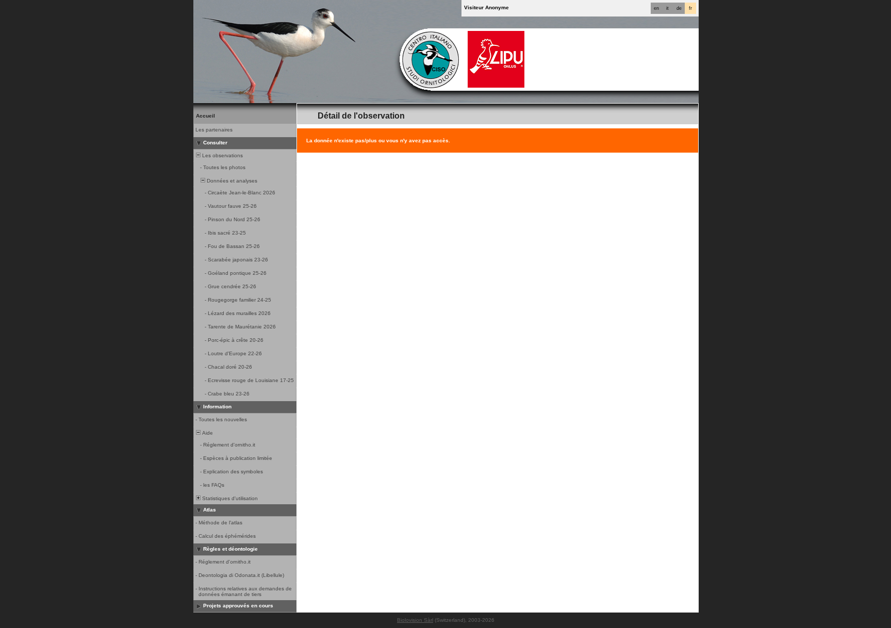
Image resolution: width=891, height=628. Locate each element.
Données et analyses (231, 181)
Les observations (222, 155)
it (667, 8)
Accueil (205, 116)
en (656, 8)
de (679, 8)
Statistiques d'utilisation (229, 498)
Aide (207, 433)
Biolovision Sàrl (415, 620)
